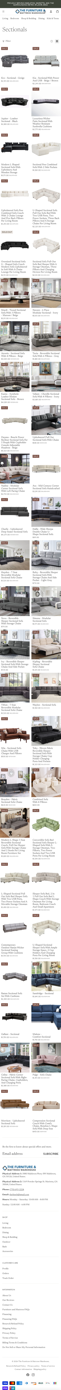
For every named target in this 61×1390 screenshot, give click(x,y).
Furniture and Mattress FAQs (16, 1310)
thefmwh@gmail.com (19, 1195)
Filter (8, 41)
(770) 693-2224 (17, 1190)
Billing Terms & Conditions (14, 1343)
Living (5, 19)
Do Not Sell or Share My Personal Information (23, 1347)
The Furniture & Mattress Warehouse (33, 1361)
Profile (5, 1269)
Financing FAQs (9, 1319)
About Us (6, 1296)
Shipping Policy (9, 1329)
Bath (4, 1247)
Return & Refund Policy (13, 1324)
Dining (41, 19)
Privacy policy (34, 1366)
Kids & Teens (53, 19)
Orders (5, 1274)
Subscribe (51, 1153)
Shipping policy (39, 1369)
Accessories (7, 1251)
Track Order (8, 1278)
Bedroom (14, 19)
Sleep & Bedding (28, 19)
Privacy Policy (9, 1333)
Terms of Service (10, 1338)
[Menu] (3, 11)
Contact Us (7, 1305)
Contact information (23, 1369)
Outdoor (6, 1242)
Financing (6, 1314)
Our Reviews (8, 1300)
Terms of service (48, 1366)
